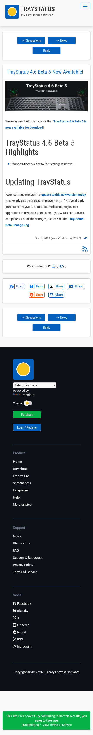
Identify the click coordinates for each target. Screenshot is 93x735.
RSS (20, 639)
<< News (61, 40)
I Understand (30, 725)
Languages (21, 490)
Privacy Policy (23, 565)
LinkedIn (23, 625)
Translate (27, 395)
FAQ (16, 550)
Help (16, 497)
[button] (29, 12)
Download (20, 469)
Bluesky (22, 611)
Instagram (24, 647)
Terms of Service (25, 572)
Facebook (24, 604)
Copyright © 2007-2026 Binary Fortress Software (46, 672)
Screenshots (22, 483)
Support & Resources (28, 558)
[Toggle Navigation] (85, 6)
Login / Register (27, 427)
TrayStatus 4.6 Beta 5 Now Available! (45, 72)
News (17, 536)
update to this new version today (63, 194)
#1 (86, 238)
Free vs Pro (21, 476)
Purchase (27, 415)
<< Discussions (31, 40)
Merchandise (22, 505)
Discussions (22, 543)
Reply (46, 51)
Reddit (21, 632)
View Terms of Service (57, 725)
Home (17, 462)
